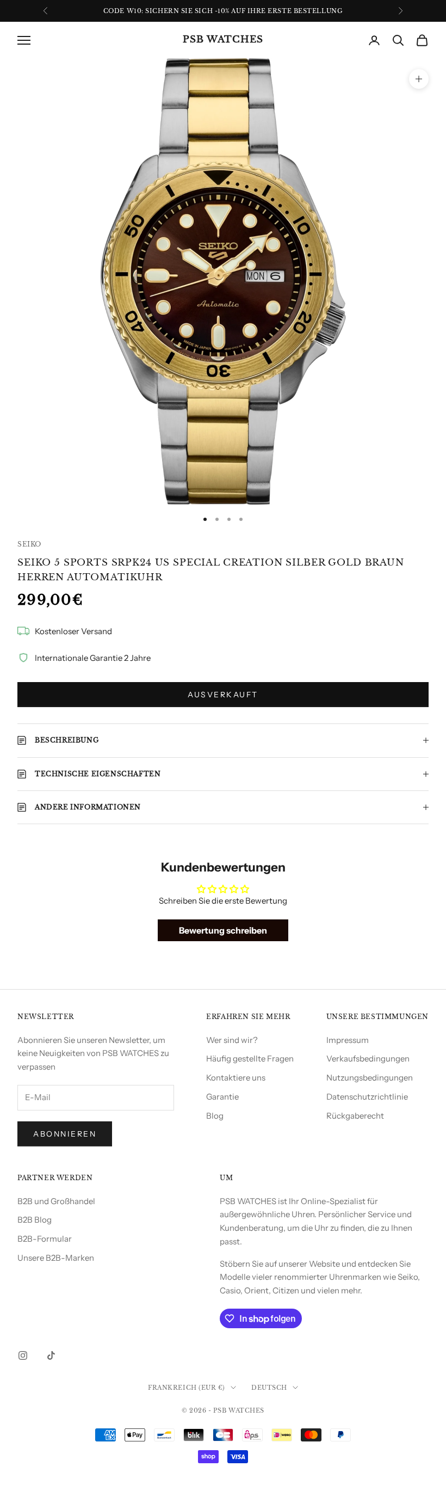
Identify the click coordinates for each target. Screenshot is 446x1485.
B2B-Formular (44, 1239)
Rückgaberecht (355, 1115)
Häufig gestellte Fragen (250, 1058)
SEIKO (29, 544)
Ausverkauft (223, 694)
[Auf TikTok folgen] (51, 1355)
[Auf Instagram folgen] (22, 1355)
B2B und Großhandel (56, 1201)
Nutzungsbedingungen (369, 1077)
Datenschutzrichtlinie (367, 1096)
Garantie (222, 1096)
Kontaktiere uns (235, 1077)
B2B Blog (34, 1219)
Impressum (347, 1040)
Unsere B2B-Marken (55, 1258)
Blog (215, 1115)
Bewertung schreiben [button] (223, 930)
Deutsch (269, 1387)
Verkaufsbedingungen (368, 1058)
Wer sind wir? (232, 1040)
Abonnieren (64, 1134)
